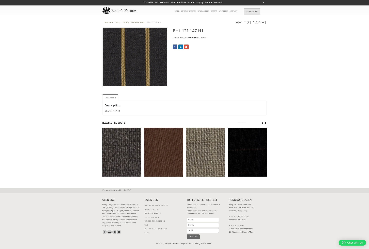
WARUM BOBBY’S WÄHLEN (156, 206)
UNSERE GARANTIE (153, 213)
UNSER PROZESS (152, 209)
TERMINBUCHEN (251, 12)
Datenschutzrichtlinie (156, 229)
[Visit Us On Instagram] (114, 232)
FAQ (146, 225)
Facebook (175, 47)
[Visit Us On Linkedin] (109, 232)
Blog (147, 233)
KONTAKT (233, 11)
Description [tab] (110, 98)
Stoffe (204, 38)
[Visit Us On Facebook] (104, 232)
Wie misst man (152, 217)
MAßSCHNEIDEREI (188, 11)
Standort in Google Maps (243, 232)
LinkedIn (180, 47)
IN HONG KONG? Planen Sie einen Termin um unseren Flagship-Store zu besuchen (182, 3)
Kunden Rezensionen (155, 221)
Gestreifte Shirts (191, 38)
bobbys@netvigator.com (242, 229)
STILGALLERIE (203, 11)
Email (186, 47)
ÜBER (177, 11)
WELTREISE (223, 11)
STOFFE (214, 11)
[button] (352, 243)
